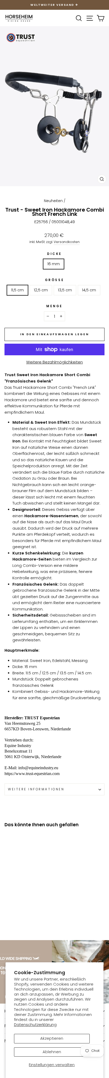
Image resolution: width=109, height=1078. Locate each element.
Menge (54, 306)
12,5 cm (41, 290)
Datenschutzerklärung (35, 1024)
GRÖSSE (54, 280)
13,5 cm (65, 290)
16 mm (53, 264)
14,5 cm (89, 290)
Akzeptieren (51, 1038)
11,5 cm (17, 290)
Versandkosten (67, 242)
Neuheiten (53, 200)
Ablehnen (52, 1051)
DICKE (54, 254)
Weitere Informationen (36, 789)
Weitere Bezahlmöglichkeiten (54, 362)
